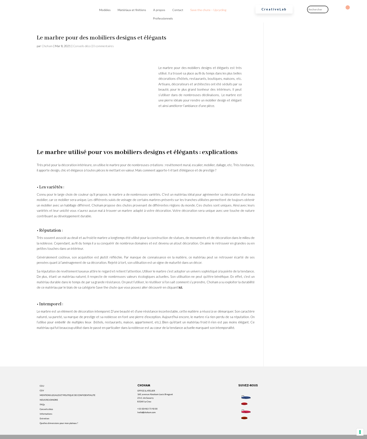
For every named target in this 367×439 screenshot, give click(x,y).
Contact (177, 10)
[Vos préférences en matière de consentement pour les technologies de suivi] (360, 432)
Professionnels (163, 18)
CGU (42, 385)
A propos (159, 10)
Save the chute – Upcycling (208, 10)
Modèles (105, 10)
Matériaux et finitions (132, 10)
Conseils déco (82, 46)
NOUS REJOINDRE (49, 399)
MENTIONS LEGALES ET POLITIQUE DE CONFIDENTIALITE (67, 395)
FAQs (42, 404)
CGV (42, 390)
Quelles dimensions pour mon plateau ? (59, 423)
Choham (47, 46)
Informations (46, 413)
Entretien (44, 418)
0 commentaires (103, 46)
